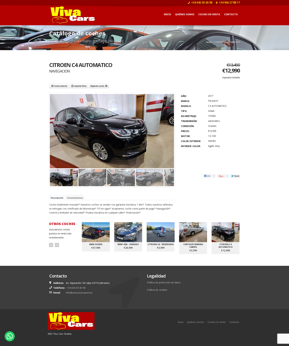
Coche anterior (60, 86)
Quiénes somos (184, 14)
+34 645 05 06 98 (201, 2)
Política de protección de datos (164, 282)
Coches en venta (209, 14)
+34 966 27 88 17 (229, 2)
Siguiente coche (97, 86)
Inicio (167, 14)
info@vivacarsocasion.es (79, 292)
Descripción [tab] (57, 197)
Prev (51, 245)
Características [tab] (75, 197)
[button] (10, 336)
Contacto (231, 14)
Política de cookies (157, 289)
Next (57, 245)
